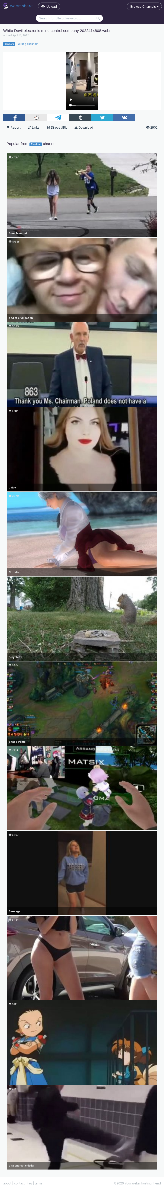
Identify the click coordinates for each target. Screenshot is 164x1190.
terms (38, 1183)
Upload (51, 6)
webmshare (21, 5)
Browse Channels (143, 6)
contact (19, 1183)
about (7, 1183)
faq (29, 1183)
